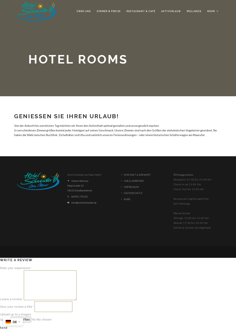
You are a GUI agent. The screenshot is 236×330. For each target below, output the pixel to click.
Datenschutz (133, 193)
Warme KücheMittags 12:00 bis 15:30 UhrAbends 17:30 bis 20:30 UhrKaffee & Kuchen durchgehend (192, 220)
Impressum (131, 186)
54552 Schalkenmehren (79, 190)
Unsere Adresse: (80, 180)
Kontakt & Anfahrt (137, 174)
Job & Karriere (134, 180)
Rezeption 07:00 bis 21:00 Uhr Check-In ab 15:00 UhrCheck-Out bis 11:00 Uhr (193, 182)
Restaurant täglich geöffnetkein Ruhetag (191, 201)
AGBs (127, 199)
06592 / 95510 (79, 196)
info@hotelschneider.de (83, 202)
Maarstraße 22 (75, 185)
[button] (213, 11)
